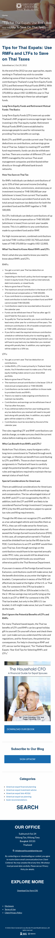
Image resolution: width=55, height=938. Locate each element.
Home (5, 15)
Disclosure (9, 906)
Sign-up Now (27, 759)
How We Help (8, 27)
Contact (5, 34)
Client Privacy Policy (13, 913)
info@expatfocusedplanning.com (28, 850)
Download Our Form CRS (27, 890)
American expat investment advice (21, 790)
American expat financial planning (21, 786)
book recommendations (16, 800)
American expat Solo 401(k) (18, 793)
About (5, 21)
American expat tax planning (18, 796)
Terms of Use (10, 909)
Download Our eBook (20, 729)
